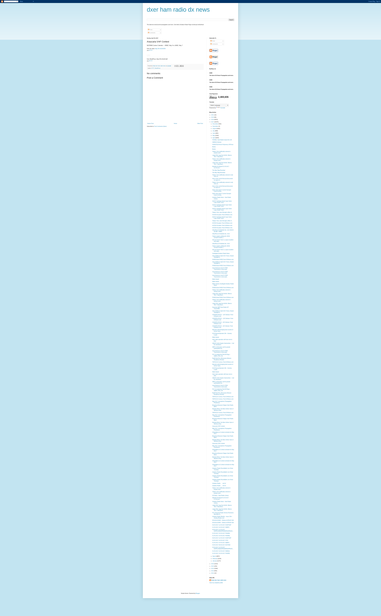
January (215, 561)
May (214, 135)
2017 (212, 122)
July (214, 131)
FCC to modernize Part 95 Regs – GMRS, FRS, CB (221, 355)
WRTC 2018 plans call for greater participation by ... (221, 347)
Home (175, 123)
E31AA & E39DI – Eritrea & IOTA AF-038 (223, 520)
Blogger (198, 593)
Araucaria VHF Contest (218, 426)
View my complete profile (216, 582)
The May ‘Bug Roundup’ (218, 170)
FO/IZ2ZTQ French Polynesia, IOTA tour (222, 144)
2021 (212, 115)
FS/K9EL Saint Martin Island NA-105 (222, 140)
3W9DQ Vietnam (216, 142)
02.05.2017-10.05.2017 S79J (220, 540)
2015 (212, 566)
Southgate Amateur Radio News (221, 253)
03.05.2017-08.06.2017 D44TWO (221, 545)
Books (214, 147)
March (214, 556)
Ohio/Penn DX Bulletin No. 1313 (221, 233)
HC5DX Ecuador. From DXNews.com (222, 214)
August (215, 128)
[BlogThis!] (177, 66)
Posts (150, 29)
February (215, 558)
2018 (212, 119)
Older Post (200, 123)
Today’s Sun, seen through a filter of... (222, 212)
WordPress (157, 68)
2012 (212, 573)
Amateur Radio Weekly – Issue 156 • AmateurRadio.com (222, 517)
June (214, 133)
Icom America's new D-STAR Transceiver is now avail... (220, 268)
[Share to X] (179, 66)
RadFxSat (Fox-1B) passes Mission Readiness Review (221, 359)
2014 (212, 568)
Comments (152, 32)
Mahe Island (215, 279)
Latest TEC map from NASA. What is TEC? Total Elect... (222, 156)
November (215, 126)
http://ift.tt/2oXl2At (160, 48)
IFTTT (150, 50)
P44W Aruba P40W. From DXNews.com (223, 259)
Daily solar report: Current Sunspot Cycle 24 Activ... (221, 190)
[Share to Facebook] (181, 66)
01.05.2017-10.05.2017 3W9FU (220, 527)
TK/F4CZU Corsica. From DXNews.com (222, 362)
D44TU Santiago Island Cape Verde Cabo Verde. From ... (222, 201)
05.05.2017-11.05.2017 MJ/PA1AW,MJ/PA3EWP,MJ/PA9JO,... (223, 530)
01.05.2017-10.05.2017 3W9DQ (221, 551)
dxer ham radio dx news (178, 9)
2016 (212, 563)
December (215, 124)
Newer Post (150, 123)
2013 (212, 571)
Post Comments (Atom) (160, 126)
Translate (222, 108)
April (214, 137)
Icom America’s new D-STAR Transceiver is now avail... (220, 272)
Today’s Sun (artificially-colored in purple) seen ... (221, 152)
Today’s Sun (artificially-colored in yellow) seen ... (221, 290)
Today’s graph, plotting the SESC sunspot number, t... (221, 236)
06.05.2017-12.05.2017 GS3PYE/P (221, 525)
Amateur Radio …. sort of (219, 483)
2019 (212, 117)
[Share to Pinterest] (183, 66)
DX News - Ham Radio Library (220, 495)
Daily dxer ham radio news (218, 580)
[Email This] (175, 66)
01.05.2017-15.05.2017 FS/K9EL (221, 533)
